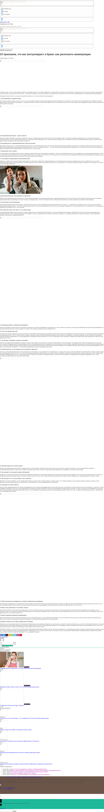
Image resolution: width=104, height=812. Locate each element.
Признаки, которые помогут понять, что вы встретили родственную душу (19, 687)
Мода (14, 777)
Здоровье (24, 777)
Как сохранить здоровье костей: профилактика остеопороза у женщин (29, 772)
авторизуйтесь (4, 637)
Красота (19, 777)
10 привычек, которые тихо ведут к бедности (12, 705)
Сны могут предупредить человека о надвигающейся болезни (30, 769)
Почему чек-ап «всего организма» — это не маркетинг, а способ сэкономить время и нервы (24, 718)
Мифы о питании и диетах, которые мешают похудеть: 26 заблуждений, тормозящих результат (35, 770)
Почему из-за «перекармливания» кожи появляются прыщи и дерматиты (30, 774)
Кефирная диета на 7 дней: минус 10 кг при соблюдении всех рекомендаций (20, 668)
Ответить (2, 808)
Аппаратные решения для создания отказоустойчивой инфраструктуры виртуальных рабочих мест (26, 764)
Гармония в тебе (6, 24)
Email (14, 644)
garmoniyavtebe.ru (9, 789)
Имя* (14, 642)
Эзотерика (30, 777)
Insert (14, 811)
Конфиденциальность (10, 787)
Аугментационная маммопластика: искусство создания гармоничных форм (20, 752)
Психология (9, 777)
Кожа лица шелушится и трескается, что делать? (23, 773)
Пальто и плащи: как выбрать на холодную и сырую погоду (15, 729)
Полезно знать (38, 777)
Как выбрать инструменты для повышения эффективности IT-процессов (19, 741)
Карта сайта (2, 787)
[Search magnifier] (1, 3)
